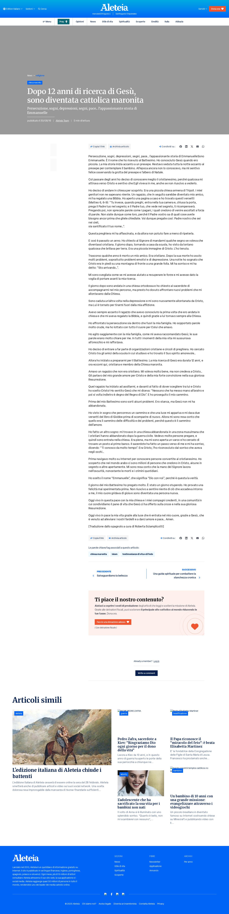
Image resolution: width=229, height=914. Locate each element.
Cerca (43, 8)
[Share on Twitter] (192, 146)
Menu (48, 21)
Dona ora (215, 8)
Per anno (188, 861)
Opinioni (80, 21)
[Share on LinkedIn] (186, 146)
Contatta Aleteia (147, 903)
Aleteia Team (62, 120)
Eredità (154, 21)
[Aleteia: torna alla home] (114, 7)
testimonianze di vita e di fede (137, 554)
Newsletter (154, 861)
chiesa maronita (98, 554)
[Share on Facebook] (180, 146)
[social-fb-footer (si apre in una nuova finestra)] (111, 894)
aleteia (19, 713)
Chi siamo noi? (89, 903)
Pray (62, 21)
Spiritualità (124, 21)
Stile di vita (107, 21)
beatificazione (180, 713)
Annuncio (153, 870)
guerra (124, 713)
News (93, 21)
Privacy (160, 903)
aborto (124, 774)
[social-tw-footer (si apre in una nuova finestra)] (117, 894)
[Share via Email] (197, 146)
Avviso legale (105, 903)
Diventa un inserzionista (125, 903)
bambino (177, 770)
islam (114, 554)
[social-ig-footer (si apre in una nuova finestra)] (123, 894)
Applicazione (155, 866)
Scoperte (140, 21)
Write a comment (146, 673)
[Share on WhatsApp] (203, 146)
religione (40, 75)
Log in (156, 661)
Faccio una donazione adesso (111, 621)
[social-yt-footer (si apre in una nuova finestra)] (105, 894)
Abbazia (179, 21)
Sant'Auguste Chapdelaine (126, 14)
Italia (167, 21)
